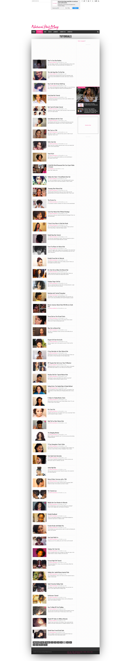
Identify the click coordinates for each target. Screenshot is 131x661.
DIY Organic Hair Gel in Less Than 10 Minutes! (59, 363)
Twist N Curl (51, 153)
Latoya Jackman (52, 632)
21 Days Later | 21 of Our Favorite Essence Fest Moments (91, 104)
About (92, 651)
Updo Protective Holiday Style (55, 584)
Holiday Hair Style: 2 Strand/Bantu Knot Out (59, 177)
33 (70, 642)
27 (52, 642)
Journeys (56, 32)
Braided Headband (52, 514)
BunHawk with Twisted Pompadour (56, 293)
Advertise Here (88, 125)
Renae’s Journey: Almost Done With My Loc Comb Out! (60, 305)
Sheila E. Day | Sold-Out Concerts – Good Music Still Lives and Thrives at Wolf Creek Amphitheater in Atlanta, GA (91, 110)
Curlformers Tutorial (53, 595)
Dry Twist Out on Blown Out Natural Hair (58, 270)
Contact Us (63, 32)
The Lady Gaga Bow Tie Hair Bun (56, 72)
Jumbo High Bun (52, 467)
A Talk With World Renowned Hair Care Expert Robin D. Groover (61, 166)
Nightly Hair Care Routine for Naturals (57, 502)
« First (42, 642)
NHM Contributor (53, 97)
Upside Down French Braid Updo (56, 630)
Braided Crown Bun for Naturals (56, 258)
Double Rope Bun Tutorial (54, 235)
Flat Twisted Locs (52, 491)
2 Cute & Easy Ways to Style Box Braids (58, 223)
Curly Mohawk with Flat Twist (55, 119)
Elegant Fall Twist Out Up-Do (55, 340)
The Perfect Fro (52, 200)
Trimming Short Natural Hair (55, 188)
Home (33, 32)
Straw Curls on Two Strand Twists (56, 316)
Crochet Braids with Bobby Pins (56, 526)
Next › (41, 644)
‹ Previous (48, 642)
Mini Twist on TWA (52, 130)
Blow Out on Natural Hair (54, 328)
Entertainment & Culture (79, 651)
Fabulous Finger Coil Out (54, 281)
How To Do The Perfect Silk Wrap (56, 84)
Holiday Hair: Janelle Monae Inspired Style (58, 572)
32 (67, 642)
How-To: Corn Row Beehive (54, 60)
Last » (45, 644)
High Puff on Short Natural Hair (56, 421)
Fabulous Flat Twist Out (54, 549)
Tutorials (39, 32)
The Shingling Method (53, 433)
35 (37, 644)
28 (55, 642)
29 (58, 642)
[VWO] (57, 8)
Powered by (54, 8)
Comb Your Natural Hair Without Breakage (58, 212)
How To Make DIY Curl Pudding (55, 607)
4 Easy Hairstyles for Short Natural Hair (58, 351)
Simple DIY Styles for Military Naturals (57, 619)
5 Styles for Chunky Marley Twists (56, 398)
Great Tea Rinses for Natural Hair (56, 246)
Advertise (70, 32)
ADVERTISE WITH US (35, 1)
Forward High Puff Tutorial (54, 560)
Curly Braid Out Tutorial (54, 95)
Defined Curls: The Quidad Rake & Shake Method (60, 386)
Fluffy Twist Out (52, 142)
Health (50, 32)
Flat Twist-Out (51, 409)
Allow (75, 8)
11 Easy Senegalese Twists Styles (56, 444)
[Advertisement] (65, 12)
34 (34, 644)
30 (61, 642)
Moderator (51, 168)
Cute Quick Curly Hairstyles (55, 456)
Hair (45, 32)
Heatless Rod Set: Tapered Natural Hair (58, 374)
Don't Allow (67, 8)
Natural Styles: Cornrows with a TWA (57, 479)
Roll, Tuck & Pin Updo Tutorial (55, 107)
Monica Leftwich (53, 62)
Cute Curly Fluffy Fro (53, 537)
